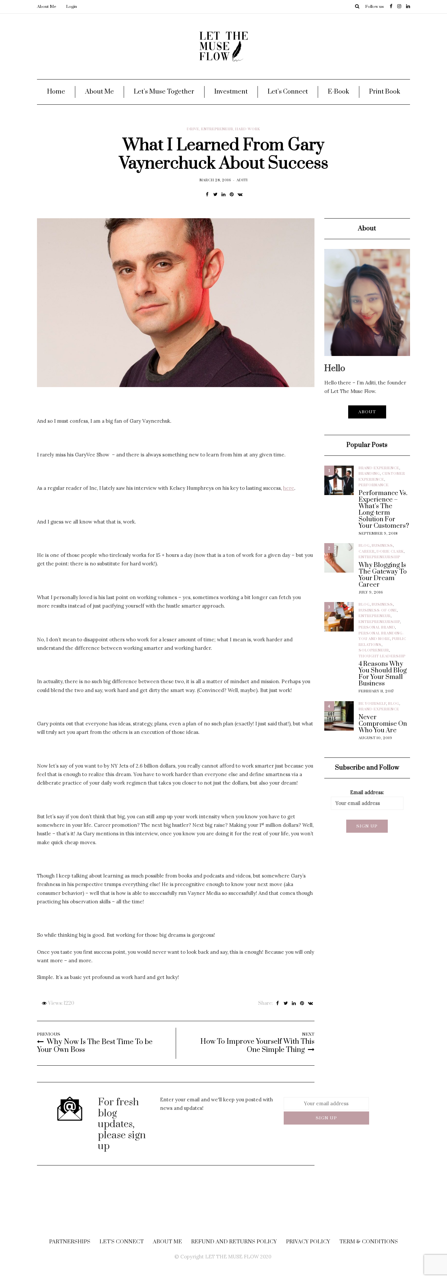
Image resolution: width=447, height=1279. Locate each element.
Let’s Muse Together (164, 92)
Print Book (384, 92)
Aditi (242, 180)
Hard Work (247, 129)
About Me (46, 6)
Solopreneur (374, 650)
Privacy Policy (308, 1241)
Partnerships (69, 1241)
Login (71, 6)
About (367, 412)
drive (193, 129)
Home (56, 92)
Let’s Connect (288, 92)
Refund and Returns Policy (234, 1241)
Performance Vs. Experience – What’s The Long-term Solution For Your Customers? (384, 509)
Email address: (367, 792)
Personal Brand (377, 627)
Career (367, 551)
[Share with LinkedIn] (224, 194)
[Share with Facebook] (207, 194)
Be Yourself (372, 704)
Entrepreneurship (379, 557)
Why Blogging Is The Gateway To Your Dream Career (383, 575)
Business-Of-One (378, 610)
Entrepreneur (217, 129)
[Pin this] (232, 194)
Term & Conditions (368, 1241)
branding (369, 473)
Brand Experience (379, 468)
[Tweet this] (215, 194)
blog (364, 545)
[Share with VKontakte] (240, 194)
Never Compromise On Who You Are (383, 724)
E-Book (338, 92)
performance (374, 485)
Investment (231, 92)
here (288, 488)
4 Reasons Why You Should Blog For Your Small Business (383, 674)
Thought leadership (382, 656)
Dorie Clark (390, 551)
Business (382, 545)
